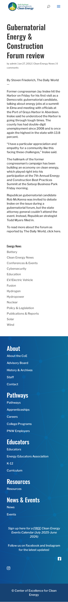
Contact (12, 384)
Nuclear (12, 302)
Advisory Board (17, 363)
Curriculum (14, 470)
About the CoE (17, 356)
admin (13, 63)
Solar (10, 319)
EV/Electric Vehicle (20, 280)
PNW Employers (18, 431)
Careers (12, 416)
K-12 (10, 463)
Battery (12, 252)
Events (11, 514)
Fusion (11, 285)
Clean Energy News (44, 63)
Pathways (14, 402)
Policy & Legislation (20, 308)
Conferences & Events (22, 263)
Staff (10, 377)
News (11, 507)
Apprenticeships (18, 409)
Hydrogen (14, 291)
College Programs (19, 424)
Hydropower (15, 296)
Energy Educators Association (28, 456)
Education (14, 274)
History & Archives (20, 370)
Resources (14, 489)
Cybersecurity (16, 268)
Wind (10, 324)
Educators (14, 449)
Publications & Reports (23, 313)
